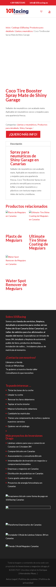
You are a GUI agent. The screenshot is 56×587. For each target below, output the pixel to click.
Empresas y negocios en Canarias (23, 468)
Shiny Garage (26, 128)
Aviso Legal (11, 579)
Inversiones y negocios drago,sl (33, 566)
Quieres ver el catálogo (18, 426)
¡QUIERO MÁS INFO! (23, 134)
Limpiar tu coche (15, 394)
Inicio (8, 27)
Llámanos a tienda (14, 362)
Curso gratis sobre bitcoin (20, 478)
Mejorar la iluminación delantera (22, 408)
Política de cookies (28, 579)
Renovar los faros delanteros (21, 399)
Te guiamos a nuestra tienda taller (21, 369)
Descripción (16, 143)
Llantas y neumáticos (24, 31)
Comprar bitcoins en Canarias (21, 451)
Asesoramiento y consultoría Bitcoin (25, 456)
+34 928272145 (17, 2)
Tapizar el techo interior (19, 404)
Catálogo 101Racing (20, 27)
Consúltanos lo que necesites (19, 373)
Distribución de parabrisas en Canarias (25, 473)
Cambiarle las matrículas (19, 413)
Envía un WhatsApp (15, 365)
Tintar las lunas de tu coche (20, 390)
